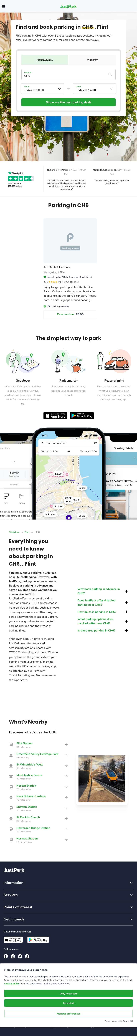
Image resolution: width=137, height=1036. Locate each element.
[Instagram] (13, 956)
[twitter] (20, 956)
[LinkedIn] (27, 956)
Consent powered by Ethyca (117, 1021)
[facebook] (6, 956)
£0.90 (70, 314)
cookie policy (11, 983)
